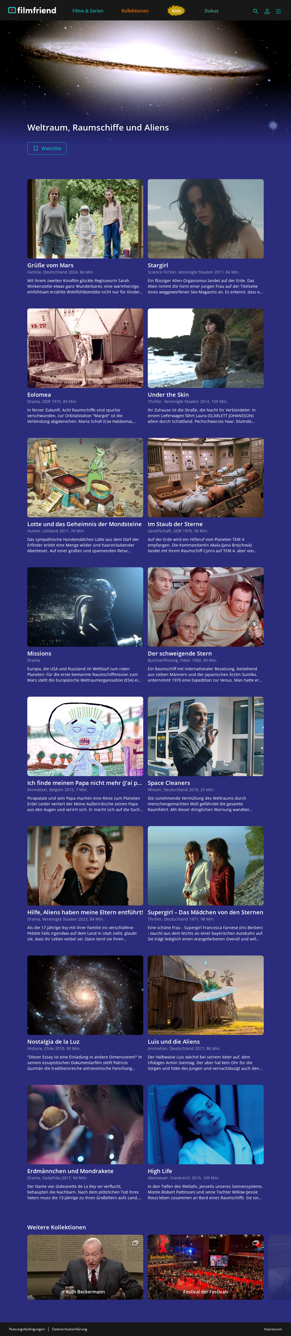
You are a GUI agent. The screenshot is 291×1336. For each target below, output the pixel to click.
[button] (278, 11)
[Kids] (176, 10)
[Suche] (255, 11)
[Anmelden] (267, 11)
